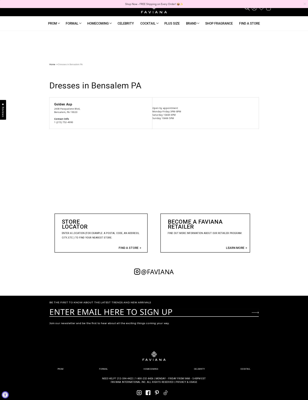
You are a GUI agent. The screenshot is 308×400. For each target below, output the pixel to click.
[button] (247, 8)
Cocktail (148, 23)
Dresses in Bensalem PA (70, 64)
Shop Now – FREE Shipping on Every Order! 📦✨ (154, 4)
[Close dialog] (304, 3)
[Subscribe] (255, 312)
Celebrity (199, 369)
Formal (72, 23)
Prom (52, 23)
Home (52, 64)
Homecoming (98, 23)
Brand (191, 23)
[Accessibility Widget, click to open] (5, 394)
